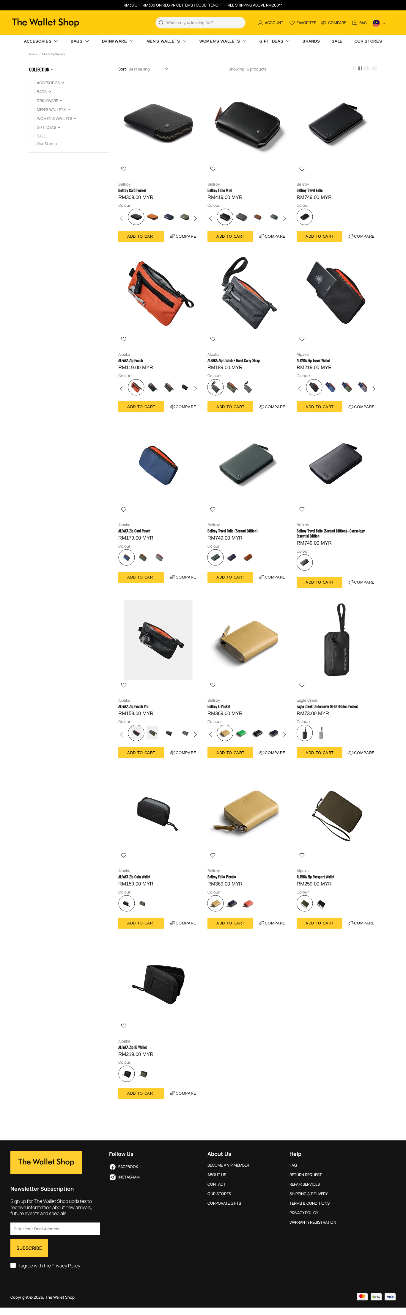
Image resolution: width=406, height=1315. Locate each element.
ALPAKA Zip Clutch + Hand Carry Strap (233, 360)
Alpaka (124, 354)
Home (33, 54)
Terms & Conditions (309, 1203)
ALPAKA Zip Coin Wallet (134, 876)
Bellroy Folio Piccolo (221, 876)
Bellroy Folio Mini (219, 190)
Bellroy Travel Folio (310, 190)
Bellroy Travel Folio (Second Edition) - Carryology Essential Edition (331, 533)
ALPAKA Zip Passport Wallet (315, 876)
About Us (216, 1174)
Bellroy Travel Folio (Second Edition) (232, 530)
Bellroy (124, 184)
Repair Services (304, 1184)
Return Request (305, 1174)
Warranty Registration (312, 1222)
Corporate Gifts (224, 1203)
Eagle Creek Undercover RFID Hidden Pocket (327, 706)
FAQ (293, 1165)
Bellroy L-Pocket (218, 706)
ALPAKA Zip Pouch (130, 360)
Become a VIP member (228, 1165)
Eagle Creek (307, 700)
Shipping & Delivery (308, 1193)
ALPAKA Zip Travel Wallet (313, 360)
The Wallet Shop (45, 23)
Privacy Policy (66, 1265)
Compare (186, 236)
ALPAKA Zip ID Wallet (132, 1047)
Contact (216, 1184)
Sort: (122, 69)
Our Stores (219, 1193)
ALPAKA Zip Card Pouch (134, 530)
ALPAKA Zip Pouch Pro (133, 706)
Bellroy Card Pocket (132, 190)
